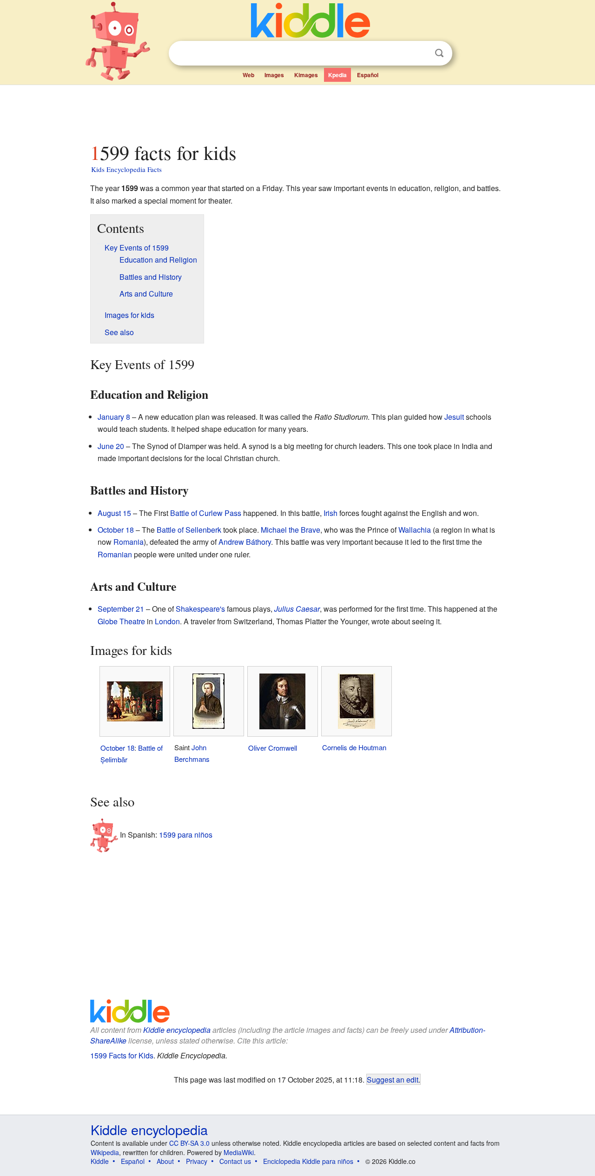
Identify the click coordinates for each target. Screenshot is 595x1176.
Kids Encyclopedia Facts (126, 169)
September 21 (121, 608)
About (165, 1161)
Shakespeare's (200, 608)
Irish (330, 513)
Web (248, 75)
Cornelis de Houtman (354, 747)
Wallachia (414, 529)
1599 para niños (185, 834)
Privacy (196, 1161)
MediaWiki (239, 1152)
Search (439, 53)
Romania (128, 541)
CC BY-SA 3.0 (189, 1143)
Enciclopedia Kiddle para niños (308, 1161)
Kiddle (100, 1161)
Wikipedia (105, 1152)
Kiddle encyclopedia (177, 1029)
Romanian (115, 554)
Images (274, 75)
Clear (420, 53)
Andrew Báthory (244, 541)
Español (367, 75)
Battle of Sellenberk (189, 529)
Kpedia (337, 75)
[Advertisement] (297, 111)
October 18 (116, 529)
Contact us (235, 1161)
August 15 (114, 513)
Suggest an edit (392, 1079)
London (167, 621)
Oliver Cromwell (272, 748)
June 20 (111, 446)
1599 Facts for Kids (121, 1055)
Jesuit (454, 416)
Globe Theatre (121, 621)
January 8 (114, 416)
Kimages (306, 75)
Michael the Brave (290, 529)
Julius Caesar (297, 608)
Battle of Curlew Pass (205, 513)
